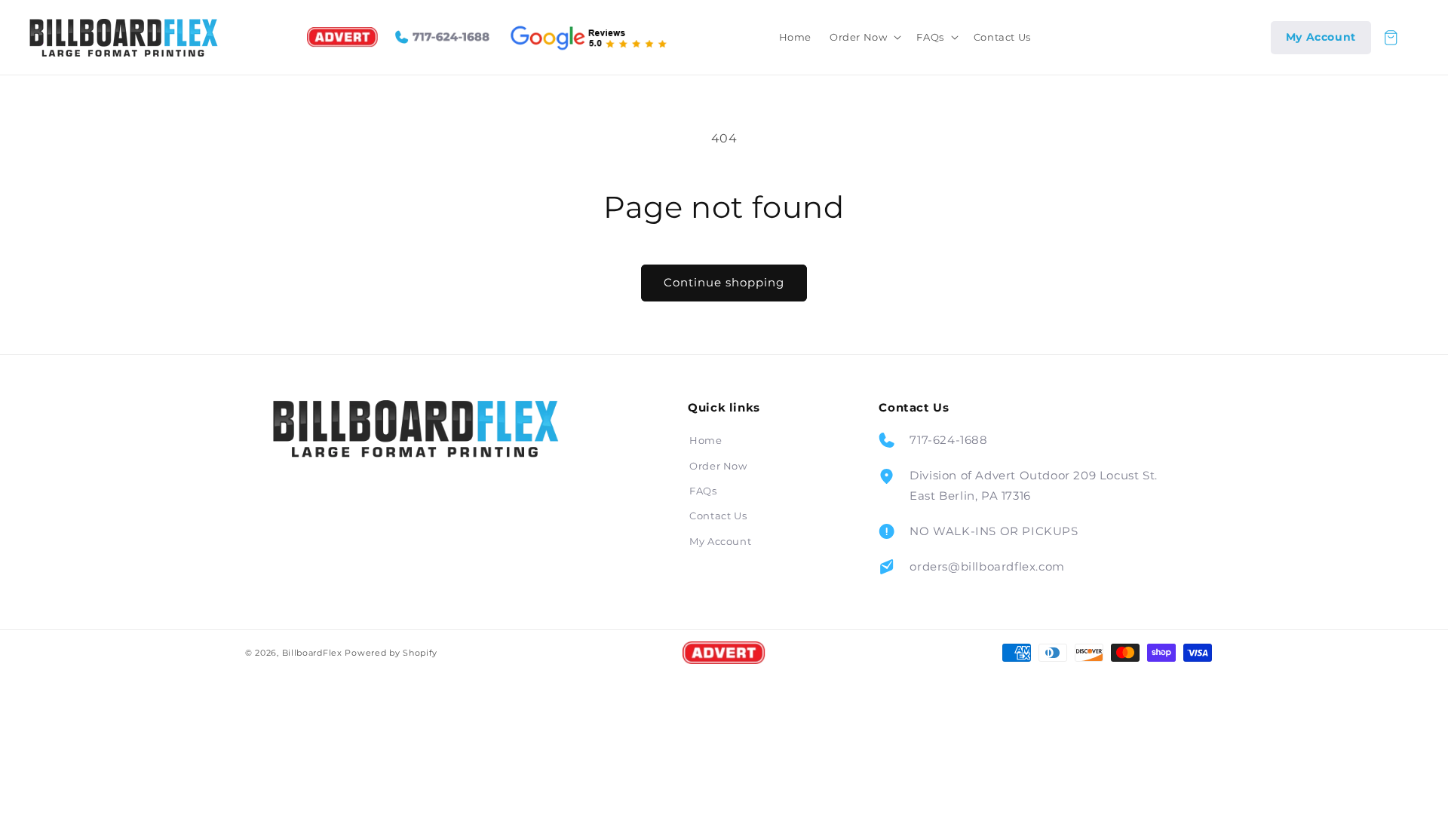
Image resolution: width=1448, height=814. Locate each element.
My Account (720, 541)
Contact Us (718, 516)
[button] (864, 37)
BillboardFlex (312, 652)
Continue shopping (724, 282)
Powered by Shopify (391, 652)
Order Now (718, 466)
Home (705, 440)
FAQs (702, 491)
